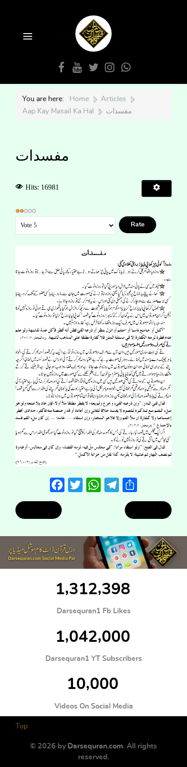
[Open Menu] (26, 37)
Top (21, 726)
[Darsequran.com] (93, 552)
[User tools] (157, 188)
